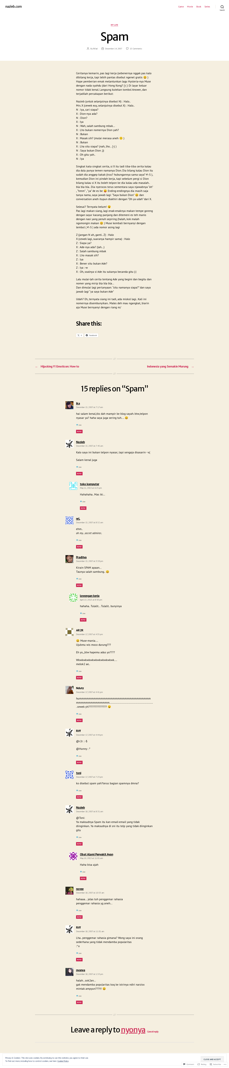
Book (198, 6)
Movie (190, 6)
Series (207, 6)
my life (114, 25)
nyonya (133, 1029)
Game (181, 6)
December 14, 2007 (113, 48)
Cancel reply (152, 1031)
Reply (79, 431)
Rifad (95, 48)
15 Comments (136, 48)
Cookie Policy (63, 1061)
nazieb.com (13, 6)
